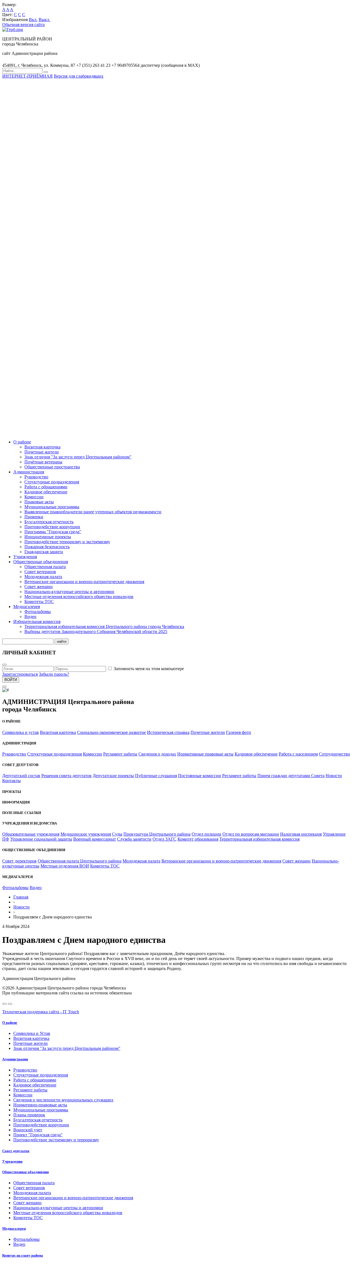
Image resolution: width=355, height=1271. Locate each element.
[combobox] (22, 71)
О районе (22, 442)
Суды (117, 834)
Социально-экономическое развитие (111, 732)
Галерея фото (238, 732)
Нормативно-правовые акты (40, 1104)
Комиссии (34, 496)
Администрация (28, 471)
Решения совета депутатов (66, 775)
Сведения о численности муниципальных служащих (63, 1100)
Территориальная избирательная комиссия (259, 839)
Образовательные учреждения (30, 834)
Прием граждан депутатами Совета (290, 775)
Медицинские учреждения (85, 834)
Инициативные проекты (47, 536)
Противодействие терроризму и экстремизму (67, 541)
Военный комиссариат (94, 839)
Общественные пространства (52, 466)
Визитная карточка (42, 447)
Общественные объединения (40, 561)
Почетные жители (41, 452)
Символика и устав (20, 732)
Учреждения (25, 556)
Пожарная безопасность (47, 546)
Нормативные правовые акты (205, 754)
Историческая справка (168, 732)
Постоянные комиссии (199, 775)
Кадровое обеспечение (45, 491)
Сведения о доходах (157, 754)
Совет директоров (19, 861)
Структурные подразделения (51, 481)
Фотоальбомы (37, 611)
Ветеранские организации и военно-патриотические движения (84, 581)
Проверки (33, 516)
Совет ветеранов (40, 571)
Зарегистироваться (20, 674)
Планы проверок (29, 1114)
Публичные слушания (156, 775)
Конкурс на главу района (22, 1255)
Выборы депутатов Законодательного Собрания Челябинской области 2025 (95, 631)
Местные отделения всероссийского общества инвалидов (78, 596)
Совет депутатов (15, 1151)
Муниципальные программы (51, 506)
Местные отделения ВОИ (64, 866)
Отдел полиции (206, 834)
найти (61, 641)
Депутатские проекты (113, 775)
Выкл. (44, 19)
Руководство (36, 476)
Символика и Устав (31, 1033)
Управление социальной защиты (41, 839)
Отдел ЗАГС (164, 839)
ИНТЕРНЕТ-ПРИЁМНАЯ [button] (27, 76)
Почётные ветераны (43, 462)
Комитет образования (198, 839)
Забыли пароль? (54, 674)
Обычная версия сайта (23, 24)
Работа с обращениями (45, 486)
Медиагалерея (26, 606)
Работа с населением (298, 754)
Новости (334, 775)
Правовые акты (39, 501)
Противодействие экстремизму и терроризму (56, 1139)
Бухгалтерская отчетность (48, 521)
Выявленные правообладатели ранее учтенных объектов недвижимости (92, 511)
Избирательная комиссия (36, 621)
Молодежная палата (43, 576)
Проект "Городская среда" (38, 1134)
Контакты (11, 780)
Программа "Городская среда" (52, 531)
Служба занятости (134, 839)
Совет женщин (38, 586)
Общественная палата (45, 566)
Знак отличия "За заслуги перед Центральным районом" (77, 457)
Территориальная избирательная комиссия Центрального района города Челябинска (104, 626)
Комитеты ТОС (39, 601)
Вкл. (33, 19)
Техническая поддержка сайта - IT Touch (40, 1011)
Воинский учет (27, 1129)
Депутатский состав (21, 775)
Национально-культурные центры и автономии (69, 591)
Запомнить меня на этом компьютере (149, 668)
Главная (20, 897)
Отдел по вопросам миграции (250, 834)
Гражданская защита (43, 551)
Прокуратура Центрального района (157, 834)
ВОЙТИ (10, 680)
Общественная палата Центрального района (79, 861)
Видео (30, 616)
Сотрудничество (334, 754)
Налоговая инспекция (301, 834)
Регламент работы (120, 754)
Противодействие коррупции (52, 526)
